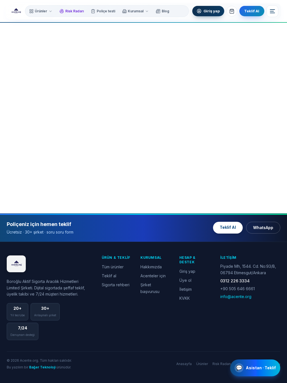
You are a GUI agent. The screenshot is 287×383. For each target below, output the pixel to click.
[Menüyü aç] (272, 11)
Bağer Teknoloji (42, 367)
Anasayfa (184, 364)
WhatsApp (263, 227)
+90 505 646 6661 (237, 288)
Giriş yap (187, 271)
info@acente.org (235, 296)
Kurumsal (136, 11)
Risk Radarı (74, 11)
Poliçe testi (106, 11)
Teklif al (109, 275)
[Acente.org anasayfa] (16, 11)
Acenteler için (153, 275)
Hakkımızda (151, 266)
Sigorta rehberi (115, 284)
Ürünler (41, 11)
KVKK (184, 298)
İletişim (185, 289)
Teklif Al (251, 11)
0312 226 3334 (235, 280)
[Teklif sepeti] (231, 11)
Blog (165, 11)
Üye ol (185, 280)
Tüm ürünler (113, 266)
